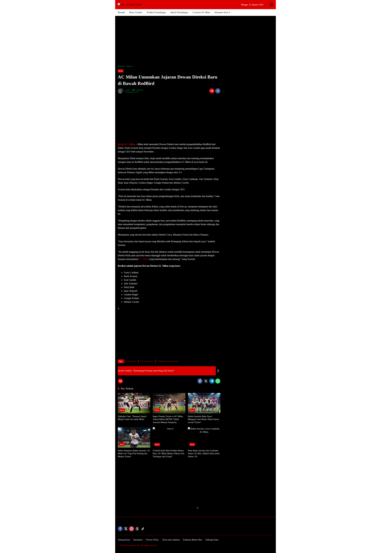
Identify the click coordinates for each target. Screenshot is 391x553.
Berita (121, 71)
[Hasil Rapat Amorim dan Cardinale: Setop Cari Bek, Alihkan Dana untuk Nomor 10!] (204, 437)
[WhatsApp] (217, 381)
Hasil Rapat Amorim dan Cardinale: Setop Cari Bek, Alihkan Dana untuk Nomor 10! (203, 453)
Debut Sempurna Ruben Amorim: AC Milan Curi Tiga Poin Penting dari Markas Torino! (134, 453)
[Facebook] (200, 381)
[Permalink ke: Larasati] (121, 91)
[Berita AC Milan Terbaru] (130, 4)
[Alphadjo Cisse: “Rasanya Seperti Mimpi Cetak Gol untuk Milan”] (134, 403)
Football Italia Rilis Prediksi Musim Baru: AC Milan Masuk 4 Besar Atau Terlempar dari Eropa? (168, 453)
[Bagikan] (217, 90)
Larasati (127, 90)
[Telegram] (211, 381)
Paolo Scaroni (147, 361)
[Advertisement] (195, 40)
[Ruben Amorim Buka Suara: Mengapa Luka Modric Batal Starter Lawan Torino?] (204, 403)
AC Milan (143, 259)
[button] (271, 4)
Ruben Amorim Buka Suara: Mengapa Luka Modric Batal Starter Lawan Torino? (203, 419)
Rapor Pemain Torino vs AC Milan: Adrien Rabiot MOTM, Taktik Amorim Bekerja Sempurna (168, 419)
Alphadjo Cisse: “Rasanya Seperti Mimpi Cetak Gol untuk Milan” (132, 418)
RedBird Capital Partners (168, 361)
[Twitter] (205, 381)
